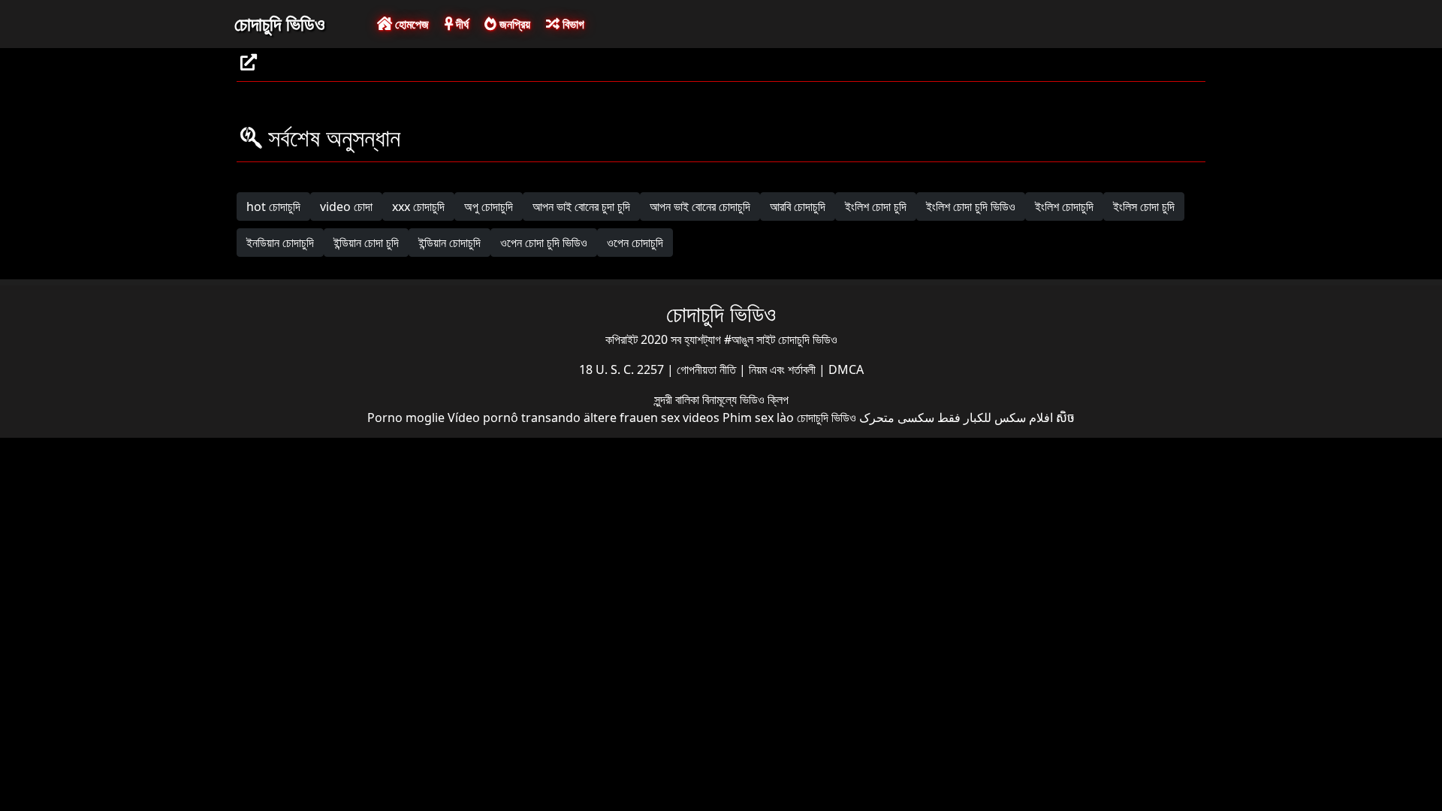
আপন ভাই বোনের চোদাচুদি (700, 206)
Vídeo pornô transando (514, 417)
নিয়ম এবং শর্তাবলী (784, 369)
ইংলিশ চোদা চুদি (876, 206)
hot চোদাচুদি (273, 206)
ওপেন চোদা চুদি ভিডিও (543, 242)
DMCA (846, 369)
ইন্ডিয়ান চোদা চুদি (366, 242)
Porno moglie (406, 417)
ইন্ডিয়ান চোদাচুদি (449, 242)
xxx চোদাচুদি (418, 206)
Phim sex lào (758, 417)
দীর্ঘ (461, 24)
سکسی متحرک (896, 417)
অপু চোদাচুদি (488, 206)
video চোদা (346, 206)
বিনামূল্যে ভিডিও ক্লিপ (745, 399)
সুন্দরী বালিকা (678, 399)
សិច (1065, 417)
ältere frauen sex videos (651, 417)
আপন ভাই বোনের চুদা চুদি (581, 206)
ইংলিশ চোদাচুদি (1064, 206)
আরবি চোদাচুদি (797, 206)
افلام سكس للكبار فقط (995, 417)
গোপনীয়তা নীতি (708, 369)
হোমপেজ (410, 24)
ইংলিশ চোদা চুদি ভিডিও (970, 206)
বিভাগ (572, 24)
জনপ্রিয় (513, 24)
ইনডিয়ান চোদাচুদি (280, 242)
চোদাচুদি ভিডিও (279, 23)
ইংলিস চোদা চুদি (1144, 206)
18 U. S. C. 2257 (623, 369)
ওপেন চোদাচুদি (635, 242)
